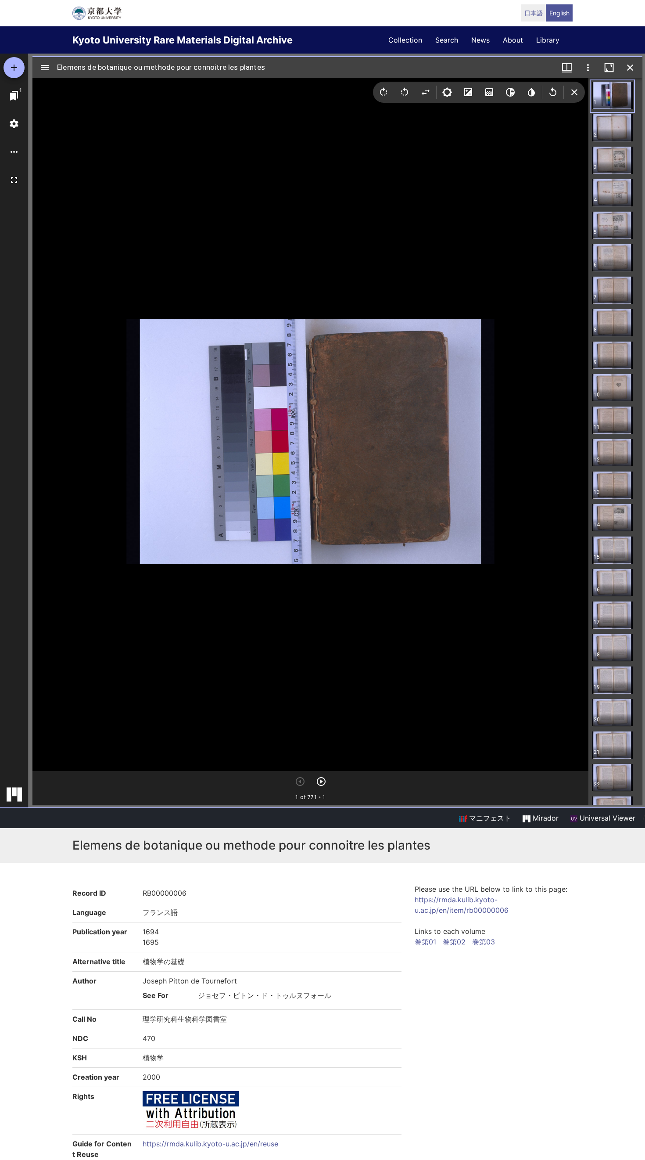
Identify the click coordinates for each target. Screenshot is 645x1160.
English (559, 13)
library (547, 40)
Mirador (544, 818)
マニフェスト (489, 818)
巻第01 (425, 941)
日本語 (533, 13)
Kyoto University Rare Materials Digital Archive (182, 40)
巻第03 (483, 941)
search (446, 40)
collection (405, 40)
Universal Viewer (606, 818)
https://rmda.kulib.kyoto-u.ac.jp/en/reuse (210, 1143)
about (513, 40)
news (480, 40)
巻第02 (454, 941)
